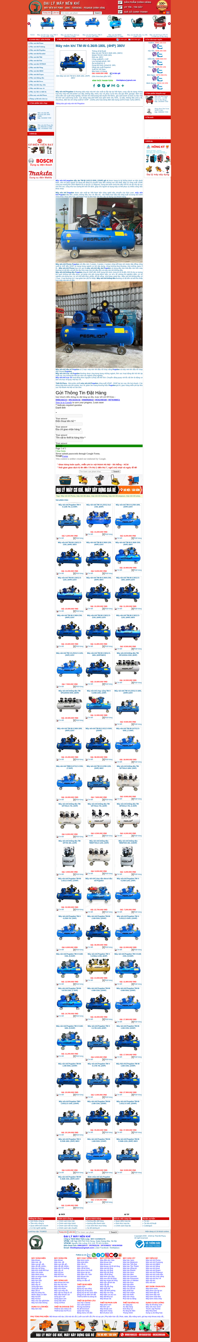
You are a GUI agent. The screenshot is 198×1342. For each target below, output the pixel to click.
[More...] (123, 87)
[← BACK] (62, 1214)
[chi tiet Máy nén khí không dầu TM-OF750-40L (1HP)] (70, 870)
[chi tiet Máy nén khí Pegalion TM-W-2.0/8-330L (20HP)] (99, 1128)
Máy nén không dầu (37, 78)
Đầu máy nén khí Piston (38, 95)
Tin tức (146, 1221)
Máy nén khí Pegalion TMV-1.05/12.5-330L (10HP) (70, 1102)
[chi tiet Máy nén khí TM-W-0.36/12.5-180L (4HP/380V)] (99, 680)
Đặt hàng (79, 538)
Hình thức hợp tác (123, 1223)
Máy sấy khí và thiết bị (38, 92)
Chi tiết (61, 538)
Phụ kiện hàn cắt (111, 1317)
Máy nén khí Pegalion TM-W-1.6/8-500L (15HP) (98, 1140)
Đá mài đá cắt (71, 1317)
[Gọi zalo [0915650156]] (159, 72)
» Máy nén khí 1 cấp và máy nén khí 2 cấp (156, 131)
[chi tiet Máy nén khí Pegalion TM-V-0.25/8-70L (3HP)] (70, 945)
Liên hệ (56, 13)
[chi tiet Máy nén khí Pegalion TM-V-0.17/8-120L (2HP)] (99, 1055)
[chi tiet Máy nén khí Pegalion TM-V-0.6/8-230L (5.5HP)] (128, 980)
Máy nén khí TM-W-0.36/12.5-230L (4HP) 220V (99, 616)
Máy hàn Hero (128, 1272)
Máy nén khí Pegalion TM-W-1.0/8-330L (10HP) (128, 1027)
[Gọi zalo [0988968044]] (159, 64)
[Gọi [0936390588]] (154, 56)
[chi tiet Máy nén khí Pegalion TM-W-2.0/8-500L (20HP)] (99, 943)
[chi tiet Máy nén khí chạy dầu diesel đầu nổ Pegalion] (99, 908)
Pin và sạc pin (98, 1317)
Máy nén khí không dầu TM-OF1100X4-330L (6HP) (128, 654)
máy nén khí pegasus (116, 496)
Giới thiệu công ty (37, 1221)
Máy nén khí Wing (36, 67)
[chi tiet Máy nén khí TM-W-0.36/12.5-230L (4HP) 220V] (99, 642)
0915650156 (94, 1246)
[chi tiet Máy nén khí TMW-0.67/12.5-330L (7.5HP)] (70, 795)
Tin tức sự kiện (148, 1219)
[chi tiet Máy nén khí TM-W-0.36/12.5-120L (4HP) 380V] (128, 644)
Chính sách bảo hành (67, 1223)
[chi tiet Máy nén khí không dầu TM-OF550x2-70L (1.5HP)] (128, 831)
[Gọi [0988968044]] (154, 64)
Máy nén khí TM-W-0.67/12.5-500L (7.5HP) (128, 730)
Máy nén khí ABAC (37, 71)
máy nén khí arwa (133, 496)
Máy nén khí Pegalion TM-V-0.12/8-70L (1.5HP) (70, 506)
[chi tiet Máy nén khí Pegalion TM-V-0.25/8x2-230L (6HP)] (99, 976)
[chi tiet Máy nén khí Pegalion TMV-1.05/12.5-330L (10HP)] (70, 1131)
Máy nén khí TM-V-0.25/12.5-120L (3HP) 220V (69, 654)
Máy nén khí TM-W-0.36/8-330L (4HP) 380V (128, 544)
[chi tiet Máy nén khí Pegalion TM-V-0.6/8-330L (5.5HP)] (70, 980)
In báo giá (123, 39)
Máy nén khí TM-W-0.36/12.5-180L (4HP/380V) (99, 654)
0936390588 (117, 1246)
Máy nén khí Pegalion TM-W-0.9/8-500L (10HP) (128, 989)
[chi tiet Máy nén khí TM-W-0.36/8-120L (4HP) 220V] (99, 569)
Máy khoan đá (105, 1299)
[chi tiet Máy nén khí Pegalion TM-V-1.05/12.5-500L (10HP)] (128, 945)
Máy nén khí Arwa (36, 81)
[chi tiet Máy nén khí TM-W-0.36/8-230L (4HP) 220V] (70, 642)
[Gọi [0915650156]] (154, 72)
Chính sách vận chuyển (68, 1228)
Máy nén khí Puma (36, 43)
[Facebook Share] (94, 87)
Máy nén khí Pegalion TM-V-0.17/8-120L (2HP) (99, 1027)
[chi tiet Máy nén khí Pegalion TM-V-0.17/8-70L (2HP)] (99, 1093)
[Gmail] (113, 87)
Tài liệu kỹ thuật (150, 1223)
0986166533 (82, 1246)
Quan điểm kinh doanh (39, 1226)
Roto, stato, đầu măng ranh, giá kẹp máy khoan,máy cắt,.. (142, 1317)
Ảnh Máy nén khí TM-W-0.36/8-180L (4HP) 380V (73, 77)
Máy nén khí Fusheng (37, 47)
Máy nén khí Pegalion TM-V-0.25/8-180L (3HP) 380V (70, 1140)
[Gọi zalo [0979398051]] (159, 81)
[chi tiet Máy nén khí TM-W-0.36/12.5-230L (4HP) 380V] (70, 569)
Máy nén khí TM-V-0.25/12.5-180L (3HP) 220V (128, 692)
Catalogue (148, 1226)
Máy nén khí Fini (36, 60)
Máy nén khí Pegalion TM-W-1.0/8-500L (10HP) (69, 1065)
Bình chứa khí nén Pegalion (99, 1177)
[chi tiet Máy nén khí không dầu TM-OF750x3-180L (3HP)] (128, 795)
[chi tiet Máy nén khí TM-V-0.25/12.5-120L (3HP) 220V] (70, 682)
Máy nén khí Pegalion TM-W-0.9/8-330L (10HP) (98, 989)
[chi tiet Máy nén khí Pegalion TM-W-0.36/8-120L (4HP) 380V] (128, 1168)
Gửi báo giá (135, 39)
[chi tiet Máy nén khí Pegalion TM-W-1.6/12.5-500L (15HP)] (70, 905)
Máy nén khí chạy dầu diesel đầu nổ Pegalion (99, 880)
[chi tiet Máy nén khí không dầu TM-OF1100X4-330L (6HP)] (128, 678)
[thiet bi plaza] (36, 1249)
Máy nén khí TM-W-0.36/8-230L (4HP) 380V (98, 579)
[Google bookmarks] (118, 87)
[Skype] (103, 87)
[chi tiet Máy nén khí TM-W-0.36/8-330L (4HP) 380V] (128, 566)
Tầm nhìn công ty (37, 1223)
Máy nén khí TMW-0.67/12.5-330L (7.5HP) (69, 767)
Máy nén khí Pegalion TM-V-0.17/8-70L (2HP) (99, 1065)
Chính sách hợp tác (123, 1226)
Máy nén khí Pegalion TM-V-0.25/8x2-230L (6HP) (99, 955)
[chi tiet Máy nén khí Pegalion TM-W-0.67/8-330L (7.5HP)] (70, 1012)
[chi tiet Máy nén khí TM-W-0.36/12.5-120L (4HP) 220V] (70, 607)
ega (69, 193)
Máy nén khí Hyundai (37, 53)
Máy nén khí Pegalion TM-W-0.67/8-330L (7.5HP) (69, 989)
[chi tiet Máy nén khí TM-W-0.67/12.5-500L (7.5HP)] (128, 758)
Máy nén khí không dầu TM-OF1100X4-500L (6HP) (70, 692)
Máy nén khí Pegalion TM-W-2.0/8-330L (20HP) (98, 1102)
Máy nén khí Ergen (36, 74)
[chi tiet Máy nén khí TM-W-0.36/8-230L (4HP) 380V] (99, 604)
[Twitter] (108, 87)
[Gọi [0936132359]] (154, 89)
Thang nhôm (128, 1313)
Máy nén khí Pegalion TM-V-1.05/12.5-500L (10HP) (128, 917)
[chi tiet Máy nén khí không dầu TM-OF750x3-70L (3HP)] (70, 832)
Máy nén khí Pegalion (37, 50)
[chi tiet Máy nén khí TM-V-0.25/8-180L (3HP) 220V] (128, 534)
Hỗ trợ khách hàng (93, 1219)
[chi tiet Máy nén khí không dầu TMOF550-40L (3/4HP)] (128, 870)
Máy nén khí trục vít (37, 88)
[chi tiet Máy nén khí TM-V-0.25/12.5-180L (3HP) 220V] (128, 720)
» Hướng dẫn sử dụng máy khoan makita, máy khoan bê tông (156, 137)
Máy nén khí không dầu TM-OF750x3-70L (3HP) (70, 805)
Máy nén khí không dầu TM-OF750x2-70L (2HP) (99, 805)
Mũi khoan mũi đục (56, 1317)
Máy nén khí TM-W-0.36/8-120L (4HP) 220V (98, 544)
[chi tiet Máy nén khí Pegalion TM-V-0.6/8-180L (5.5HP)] (70, 1052)
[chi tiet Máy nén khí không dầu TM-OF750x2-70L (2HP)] (99, 831)
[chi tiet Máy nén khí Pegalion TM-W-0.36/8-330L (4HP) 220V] (70, 1203)
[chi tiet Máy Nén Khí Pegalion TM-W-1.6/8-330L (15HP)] (128, 1090)
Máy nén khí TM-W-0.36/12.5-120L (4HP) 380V (128, 616)
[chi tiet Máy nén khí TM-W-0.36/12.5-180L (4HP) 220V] (128, 604)
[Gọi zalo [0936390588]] (159, 56)
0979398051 (106, 1246)
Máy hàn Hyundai (130, 1276)
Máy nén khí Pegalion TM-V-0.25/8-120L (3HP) (128, 880)
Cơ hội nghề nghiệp (38, 1228)
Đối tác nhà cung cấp (122, 1219)
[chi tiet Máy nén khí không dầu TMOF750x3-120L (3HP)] (99, 869)
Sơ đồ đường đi (93, 1228)
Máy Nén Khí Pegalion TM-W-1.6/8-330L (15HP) (128, 1065)
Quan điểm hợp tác (123, 1221)
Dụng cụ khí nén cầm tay (39, 99)
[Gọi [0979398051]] (154, 81)
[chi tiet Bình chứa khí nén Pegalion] (99, 1198)
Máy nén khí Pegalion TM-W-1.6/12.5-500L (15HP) (69, 880)
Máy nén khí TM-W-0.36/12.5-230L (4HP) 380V (69, 544)
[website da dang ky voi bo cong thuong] (147, 1249)
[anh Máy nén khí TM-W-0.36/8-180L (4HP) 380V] (73, 74)
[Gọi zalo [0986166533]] (159, 48)
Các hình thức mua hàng (97, 1226)
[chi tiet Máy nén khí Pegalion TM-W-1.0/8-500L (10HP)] (70, 1090)
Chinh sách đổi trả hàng (68, 1226)
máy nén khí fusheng (99, 496)
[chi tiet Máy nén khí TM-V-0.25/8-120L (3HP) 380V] (99, 795)
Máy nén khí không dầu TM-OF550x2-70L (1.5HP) (128, 805)
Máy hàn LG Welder (131, 1280)
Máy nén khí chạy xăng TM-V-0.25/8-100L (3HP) (99, 692)
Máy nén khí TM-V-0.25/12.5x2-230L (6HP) (98, 506)
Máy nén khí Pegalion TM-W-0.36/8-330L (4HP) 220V (69, 1178)
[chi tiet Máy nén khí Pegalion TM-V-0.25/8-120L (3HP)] (128, 908)
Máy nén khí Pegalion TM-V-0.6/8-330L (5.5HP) (69, 955)
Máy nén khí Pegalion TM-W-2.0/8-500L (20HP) (98, 917)
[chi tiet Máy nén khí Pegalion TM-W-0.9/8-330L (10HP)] (99, 1015)
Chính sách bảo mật (67, 1221)
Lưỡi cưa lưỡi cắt (84, 1317)
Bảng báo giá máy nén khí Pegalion (70, 104)
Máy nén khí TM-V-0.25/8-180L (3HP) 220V (128, 506)
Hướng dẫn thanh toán (96, 1223)
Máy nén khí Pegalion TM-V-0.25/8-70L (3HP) (70, 917)
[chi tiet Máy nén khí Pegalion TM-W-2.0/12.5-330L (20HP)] (128, 1128)
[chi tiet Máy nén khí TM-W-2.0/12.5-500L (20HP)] (99, 755)
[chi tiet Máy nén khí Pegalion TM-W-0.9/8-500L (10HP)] (128, 1017)
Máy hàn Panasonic (131, 1278)
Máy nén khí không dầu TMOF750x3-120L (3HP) (99, 842)
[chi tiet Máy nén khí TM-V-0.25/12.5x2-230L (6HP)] (99, 530)
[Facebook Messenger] (99, 87)
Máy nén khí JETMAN (38, 64)
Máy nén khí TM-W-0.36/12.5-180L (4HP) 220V (128, 579)
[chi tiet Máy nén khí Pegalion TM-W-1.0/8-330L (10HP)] (128, 1053)
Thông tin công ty (36, 1219)
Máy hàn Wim (128, 1274)
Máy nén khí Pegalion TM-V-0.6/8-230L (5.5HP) (128, 955)
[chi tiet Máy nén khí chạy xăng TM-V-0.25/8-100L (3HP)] (99, 713)
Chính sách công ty (65, 1219)
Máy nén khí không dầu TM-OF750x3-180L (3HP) (128, 767)
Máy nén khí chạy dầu (38, 85)
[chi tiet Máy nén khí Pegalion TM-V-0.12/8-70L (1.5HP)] (70, 534)
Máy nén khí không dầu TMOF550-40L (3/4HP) (128, 842)
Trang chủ (47, 13)
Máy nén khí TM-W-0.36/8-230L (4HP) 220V (69, 616)
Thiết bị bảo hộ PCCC (62, 1311)
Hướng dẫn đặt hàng (95, 1221)
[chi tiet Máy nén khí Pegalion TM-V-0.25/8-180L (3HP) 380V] (70, 1168)
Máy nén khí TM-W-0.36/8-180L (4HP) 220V (69, 730)
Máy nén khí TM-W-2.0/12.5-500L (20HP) (99, 730)
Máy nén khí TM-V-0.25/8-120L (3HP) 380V (99, 767)
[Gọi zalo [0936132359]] (159, 89)
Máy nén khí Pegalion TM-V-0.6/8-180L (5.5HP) (69, 1027)
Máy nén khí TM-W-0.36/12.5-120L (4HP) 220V (69, 579)
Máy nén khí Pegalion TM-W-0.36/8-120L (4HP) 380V (128, 1140)
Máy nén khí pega (63, 181)
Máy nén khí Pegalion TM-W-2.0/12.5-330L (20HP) (128, 1102)
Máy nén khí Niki (36, 57)
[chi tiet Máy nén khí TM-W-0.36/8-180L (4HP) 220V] (70, 755)
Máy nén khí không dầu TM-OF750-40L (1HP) (70, 842)
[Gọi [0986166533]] (154, 48)
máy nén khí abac (83, 496)
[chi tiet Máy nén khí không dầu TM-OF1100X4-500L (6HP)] (70, 716)
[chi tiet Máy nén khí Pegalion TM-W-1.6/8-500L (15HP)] (99, 1168)
